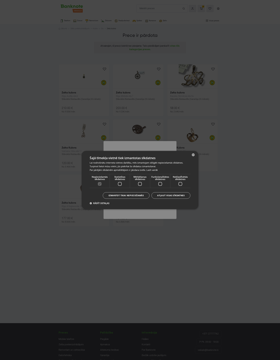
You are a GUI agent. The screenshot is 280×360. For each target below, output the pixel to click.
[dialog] (140, 180)
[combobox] (193, 154)
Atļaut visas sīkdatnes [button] (171, 195)
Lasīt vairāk (152, 169)
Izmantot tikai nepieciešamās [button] (126, 195)
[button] (99, 203)
